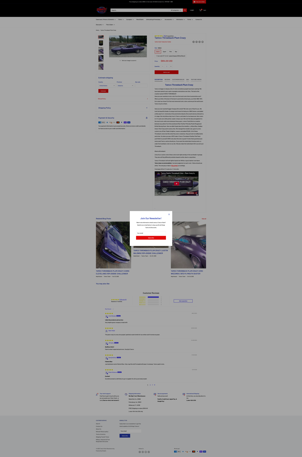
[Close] (169, 214)
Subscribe (151, 238)
